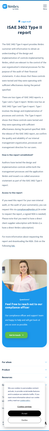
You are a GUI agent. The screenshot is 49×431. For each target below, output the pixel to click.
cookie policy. (25, 400)
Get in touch (15, 335)
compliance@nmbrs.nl (27, 209)
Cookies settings (24, 406)
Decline (25, 420)
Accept (24, 413)
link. (13, 245)
